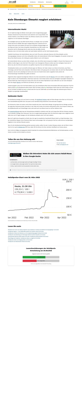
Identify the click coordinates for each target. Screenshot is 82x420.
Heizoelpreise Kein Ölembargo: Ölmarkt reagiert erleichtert (51, 9)
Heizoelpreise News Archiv (22, 9)
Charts (23, 13)
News (10, 13)
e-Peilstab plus (21, 127)
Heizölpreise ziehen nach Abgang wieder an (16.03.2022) (20, 239)
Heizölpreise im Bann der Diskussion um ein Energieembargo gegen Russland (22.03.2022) (27, 233)
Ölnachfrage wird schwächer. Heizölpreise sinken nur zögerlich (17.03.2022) (24, 238)
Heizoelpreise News (13, 9)
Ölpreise (53, 77)
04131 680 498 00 (62, 143)
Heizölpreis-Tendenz (42, 99)
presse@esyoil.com (64, 144)
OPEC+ (39, 49)
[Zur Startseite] (12, 2)
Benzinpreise (49, 2)
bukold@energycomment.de (14, 143)
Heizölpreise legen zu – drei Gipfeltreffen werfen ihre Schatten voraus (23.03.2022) (26, 231)
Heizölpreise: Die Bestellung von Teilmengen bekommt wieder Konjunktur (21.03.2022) (26, 234)
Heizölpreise (33, 2)
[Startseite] (8, 9)
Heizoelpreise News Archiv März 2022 (34, 9)
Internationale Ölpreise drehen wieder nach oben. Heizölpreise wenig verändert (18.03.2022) (28, 236)
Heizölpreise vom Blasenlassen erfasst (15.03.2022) (19, 241)
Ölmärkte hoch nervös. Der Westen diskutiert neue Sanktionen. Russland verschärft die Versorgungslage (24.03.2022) (33, 229)
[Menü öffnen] (72, 2)
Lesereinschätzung (14, 111)
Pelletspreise (41, 2)
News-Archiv (16, 13)
